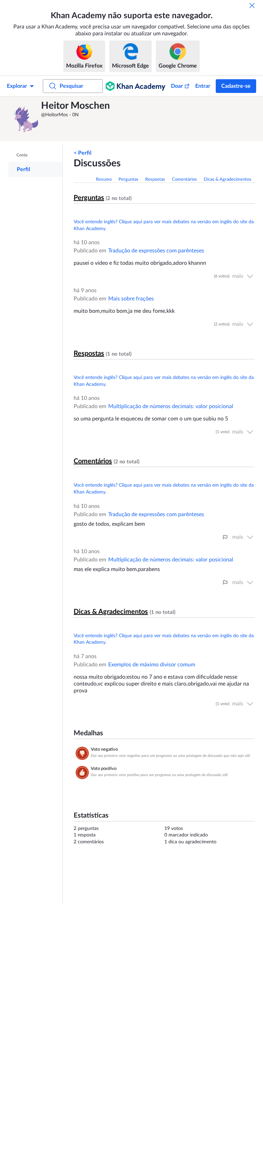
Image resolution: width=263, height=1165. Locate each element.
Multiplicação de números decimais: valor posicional (170, 406)
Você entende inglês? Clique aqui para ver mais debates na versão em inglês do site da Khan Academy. (164, 225)
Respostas (155, 179)
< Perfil (82, 153)
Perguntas (128, 179)
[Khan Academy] (135, 86)
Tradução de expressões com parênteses (156, 250)
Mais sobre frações (131, 298)
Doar (177, 86)
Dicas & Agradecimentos (227, 179)
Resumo (104, 179)
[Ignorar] (252, 5)
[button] (25, 119)
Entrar (202, 86)
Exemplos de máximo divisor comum (151, 664)
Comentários (184, 179)
